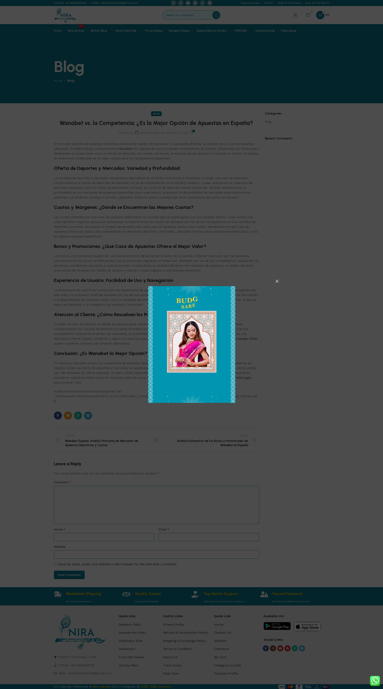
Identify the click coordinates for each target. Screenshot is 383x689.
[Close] (277, 281)
